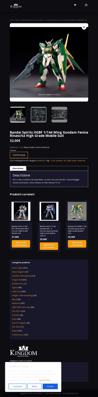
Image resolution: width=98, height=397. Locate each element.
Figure (14, 287)
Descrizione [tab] (18, 168)
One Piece (16, 311)
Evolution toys (18, 283)
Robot (14, 319)
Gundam (59, 160)
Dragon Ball (17, 279)
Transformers (17, 334)
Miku (14, 299)
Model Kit (24, 20)
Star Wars (16, 327)
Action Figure (17, 268)
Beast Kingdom (18, 272)
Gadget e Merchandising (22, 295)
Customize (17, 386)
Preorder (15, 315)
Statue (14, 331)
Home (12, 20)
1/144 (52, 160)
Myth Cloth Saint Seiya (21, 307)
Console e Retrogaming (22, 276)
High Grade (71, 160)
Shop (17, 20)
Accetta (50, 386)
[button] (84, 27)
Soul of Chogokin (19, 323)
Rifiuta (34, 386)
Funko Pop (16, 291)
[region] (33, 377)
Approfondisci (45, 380)
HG (65, 160)
